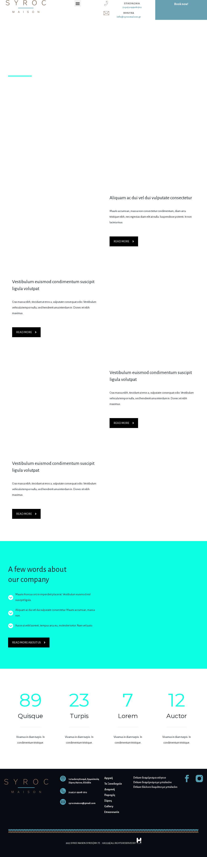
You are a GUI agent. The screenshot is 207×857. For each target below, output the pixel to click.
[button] (77, 3)
